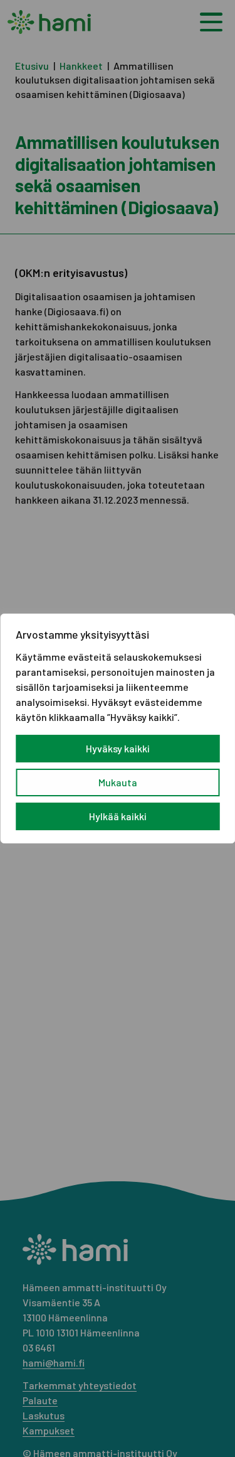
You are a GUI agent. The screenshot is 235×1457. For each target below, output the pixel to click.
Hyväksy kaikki (118, 748)
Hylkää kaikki (118, 816)
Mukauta (117, 782)
